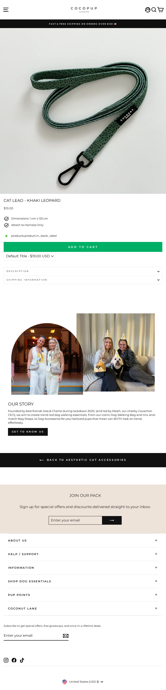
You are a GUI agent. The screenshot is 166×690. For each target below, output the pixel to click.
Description (17, 271)
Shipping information (26, 279)
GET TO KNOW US (28, 431)
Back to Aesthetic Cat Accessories (85, 459)
